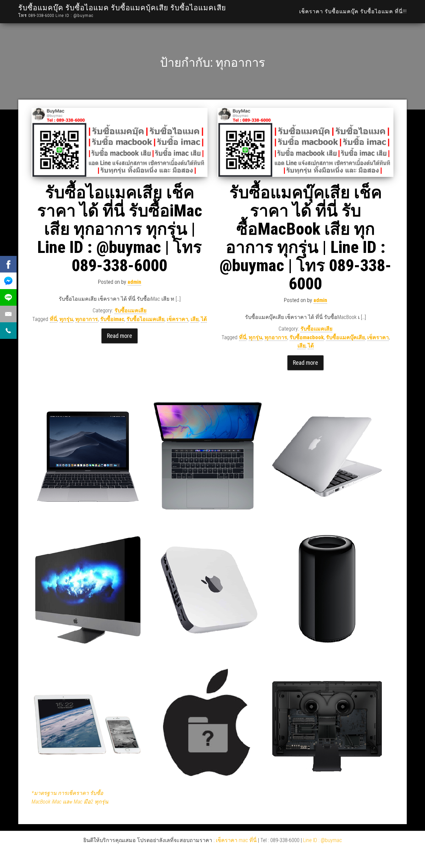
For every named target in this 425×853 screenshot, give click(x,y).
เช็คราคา (177, 319)
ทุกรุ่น (66, 319)
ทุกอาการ (86, 319)
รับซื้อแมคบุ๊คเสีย (345, 337)
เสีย (195, 319)
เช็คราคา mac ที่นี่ (236, 840)
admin (134, 282)
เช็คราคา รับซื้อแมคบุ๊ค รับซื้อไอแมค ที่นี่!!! (353, 11)
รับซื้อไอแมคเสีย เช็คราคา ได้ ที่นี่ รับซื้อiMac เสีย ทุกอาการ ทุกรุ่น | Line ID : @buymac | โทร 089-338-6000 (119, 229)
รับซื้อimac (112, 319)
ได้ (204, 319)
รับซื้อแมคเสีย (130, 310)
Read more (119, 335)
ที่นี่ (53, 319)
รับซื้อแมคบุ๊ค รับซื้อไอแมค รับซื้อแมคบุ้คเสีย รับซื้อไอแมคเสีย (122, 8)
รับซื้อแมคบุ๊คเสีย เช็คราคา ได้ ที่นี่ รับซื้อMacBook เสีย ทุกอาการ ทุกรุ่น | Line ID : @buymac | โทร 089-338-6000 (305, 238)
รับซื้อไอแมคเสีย (145, 319)
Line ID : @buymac (322, 840)
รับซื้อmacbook (307, 337)
